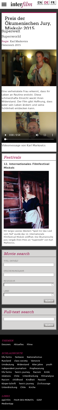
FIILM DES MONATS (24, 400)
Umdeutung (8, 364)
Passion (42, 379)
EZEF (39, 400)
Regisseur (9, 281)
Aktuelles (19, 344)
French (53, 2)
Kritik (47, 372)
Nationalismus (34, 357)
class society (21, 361)
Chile (16, 376)
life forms (7, 357)
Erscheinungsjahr (14, 271)
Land (6, 291)
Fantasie (19, 357)
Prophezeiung (37, 368)
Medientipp (7, 403)
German (46, 2)
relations (6, 376)
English (39, 2)
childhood (18, 379)
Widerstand (23, 364)
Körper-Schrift (9, 383)
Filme (30, 344)
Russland (6, 361)
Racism (37, 372)
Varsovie (35, 361)
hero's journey (22, 372)
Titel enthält (11, 261)
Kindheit (30, 379)
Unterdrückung (30, 376)
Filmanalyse (47, 376)
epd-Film (6, 400)
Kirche (32, 387)
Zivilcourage (43, 383)
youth (49, 364)
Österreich (8, 45)
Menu (4, 5)
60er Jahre (37, 364)
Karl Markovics (19, 41)
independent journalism (14, 368)
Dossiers (6, 344)
